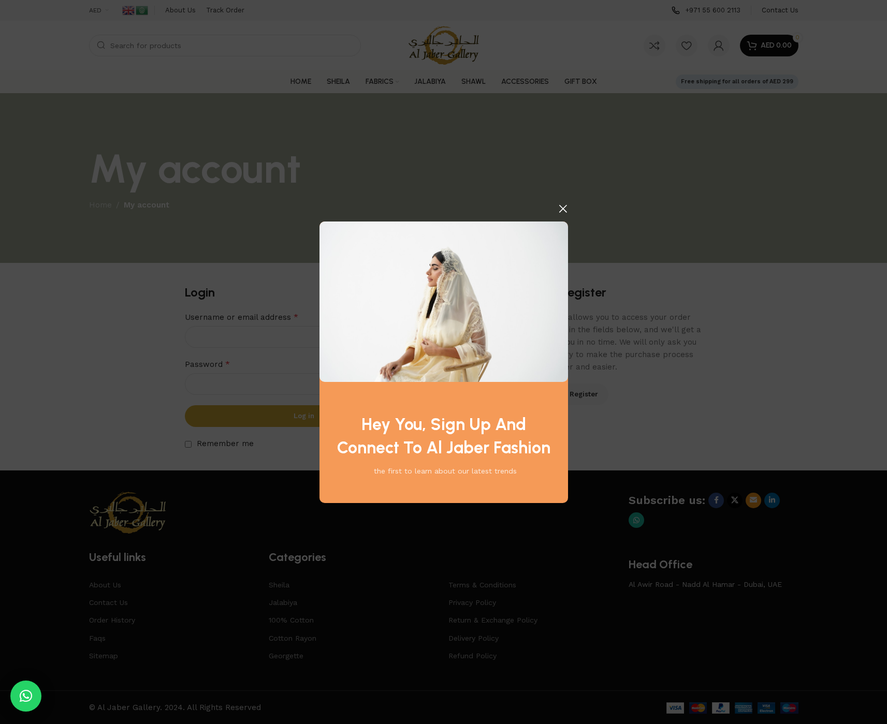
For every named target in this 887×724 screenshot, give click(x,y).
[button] (25, 696)
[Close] (563, 208)
